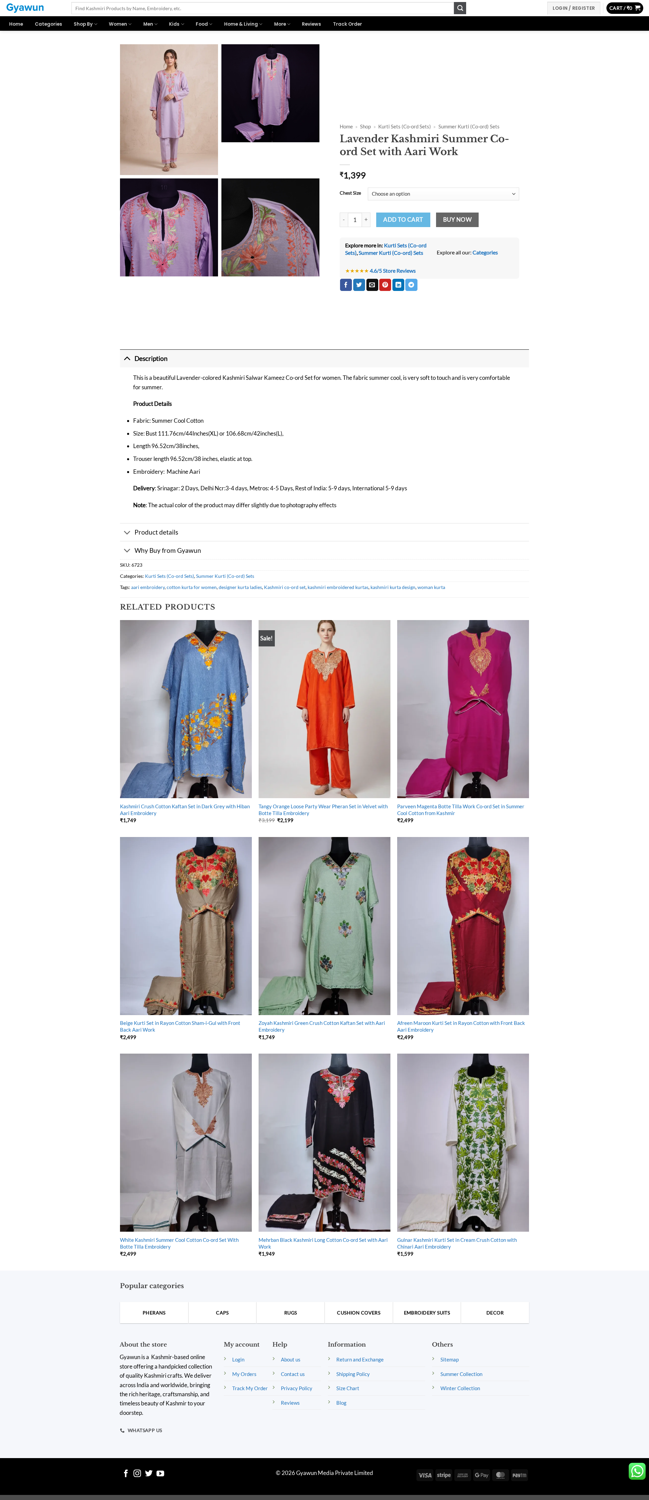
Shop (365, 126)
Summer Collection (461, 1374)
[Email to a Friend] (372, 285)
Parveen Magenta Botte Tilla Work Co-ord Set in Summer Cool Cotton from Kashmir (460, 809)
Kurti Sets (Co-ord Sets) (404, 126)
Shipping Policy (353, 1374)
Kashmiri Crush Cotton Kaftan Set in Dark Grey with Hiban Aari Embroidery (185, 809)
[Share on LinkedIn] (398, 285)
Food (202, 24)
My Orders (244, 1374)
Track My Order (250, 1388)
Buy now (457, 219)
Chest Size (350, 193)
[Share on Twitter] (359, 285)
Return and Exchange (360, 1359)
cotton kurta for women (192, 587)
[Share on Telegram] (411, 285)
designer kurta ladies (240, 587)
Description (151, 358)
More (280, 24)
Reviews (311, 24)
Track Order (347, 24)
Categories (48, 24)
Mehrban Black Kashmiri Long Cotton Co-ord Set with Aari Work (323, 1243)
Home (16, 24)
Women (118, 24)
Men (148, 24)
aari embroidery (148, 587)
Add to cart (403, 219)
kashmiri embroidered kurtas (338, 587)
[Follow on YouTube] (160, 1474)
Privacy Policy (296, 1388)
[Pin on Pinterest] (385, 285)
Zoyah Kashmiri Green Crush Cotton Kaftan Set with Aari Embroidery (322, 1026)
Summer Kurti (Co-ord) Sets (469, 126)
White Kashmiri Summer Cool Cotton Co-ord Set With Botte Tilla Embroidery (179, 1243)
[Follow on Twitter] (149, 1474)
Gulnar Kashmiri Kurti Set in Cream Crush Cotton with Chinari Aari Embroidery (457, 1243)
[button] (625, 8)
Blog (341, 1403)
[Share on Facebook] (346, 285)
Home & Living (241, 24)
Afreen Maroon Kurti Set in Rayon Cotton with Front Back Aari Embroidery (461, 1026)
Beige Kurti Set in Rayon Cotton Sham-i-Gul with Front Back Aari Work (180, 1026)
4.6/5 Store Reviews (393, 270)
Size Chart (347, 1388)
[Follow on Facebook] (126, 1474)
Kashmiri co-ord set (285, 587)
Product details (156, 532)
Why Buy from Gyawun (168, 550)
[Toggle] (127, 358)
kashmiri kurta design (392, 587)
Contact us (293, 1374)
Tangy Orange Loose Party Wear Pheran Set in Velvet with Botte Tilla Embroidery (323, 809)
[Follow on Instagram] (137, 1474)
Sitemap (449, 1359)
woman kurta (431, 587)
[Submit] (460, 8)
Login (238, 1359)
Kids (174, 24)
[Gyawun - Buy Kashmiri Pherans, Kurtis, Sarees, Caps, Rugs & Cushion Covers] (33, 8)
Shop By (83, 24)
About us (291, 1359)
